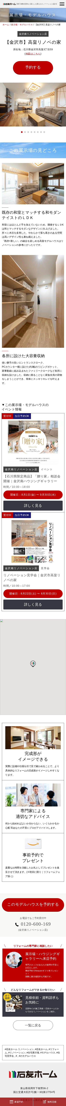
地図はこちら (33, 53)
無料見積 (51, 1102)
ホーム (6, 24)
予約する (33, 67)
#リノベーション (16, 1052)
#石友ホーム (41, 1049)
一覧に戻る (33, 1025)
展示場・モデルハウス (22, 24)
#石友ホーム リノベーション (19, 1049)
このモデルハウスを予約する (33, 904)
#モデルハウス (47, 1052)
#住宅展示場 (33, 1052)
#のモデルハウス (27, 1056)
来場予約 (18, 1102)
